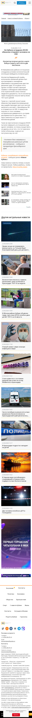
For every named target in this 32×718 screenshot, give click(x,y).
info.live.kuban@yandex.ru (8, 641)
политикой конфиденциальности (21, 707)
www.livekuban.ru (6, 680)
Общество (28, 18)
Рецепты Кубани (11, 617)
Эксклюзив (10, 588)
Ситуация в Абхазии (21, 611)
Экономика (20, 594)
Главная (3, 18)
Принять (16, 715)
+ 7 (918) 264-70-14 (6, 637)
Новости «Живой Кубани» (15, 18)
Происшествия (8, 355)
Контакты (21, 588)
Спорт (5, 605)
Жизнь (5, 257)
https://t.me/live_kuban (20, 167)
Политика (11, 594)
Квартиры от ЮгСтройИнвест (21, 3)
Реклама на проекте (8, 633)
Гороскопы (7, 223)
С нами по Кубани (16, 605)
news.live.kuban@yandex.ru (8, 652)
